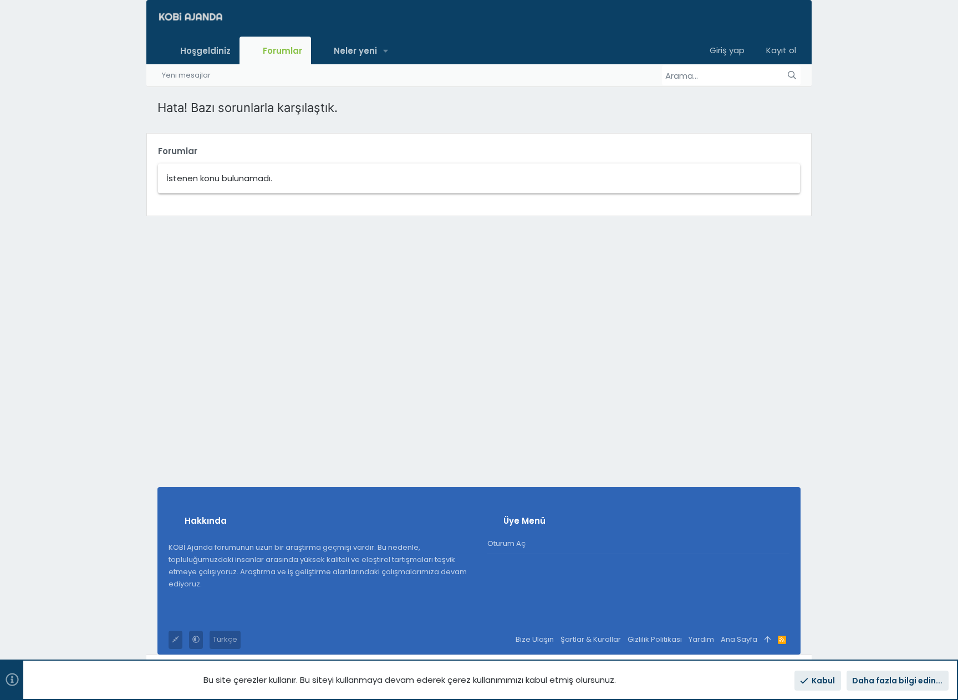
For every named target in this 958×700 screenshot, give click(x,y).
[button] (386, 50)
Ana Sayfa (739, 639)
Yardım (701, 639)
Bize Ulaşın (535, 639)
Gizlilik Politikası (655, 639)
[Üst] (767, 640)
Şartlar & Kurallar (590, 639)
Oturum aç (506, 543)
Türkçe (225, 639)
